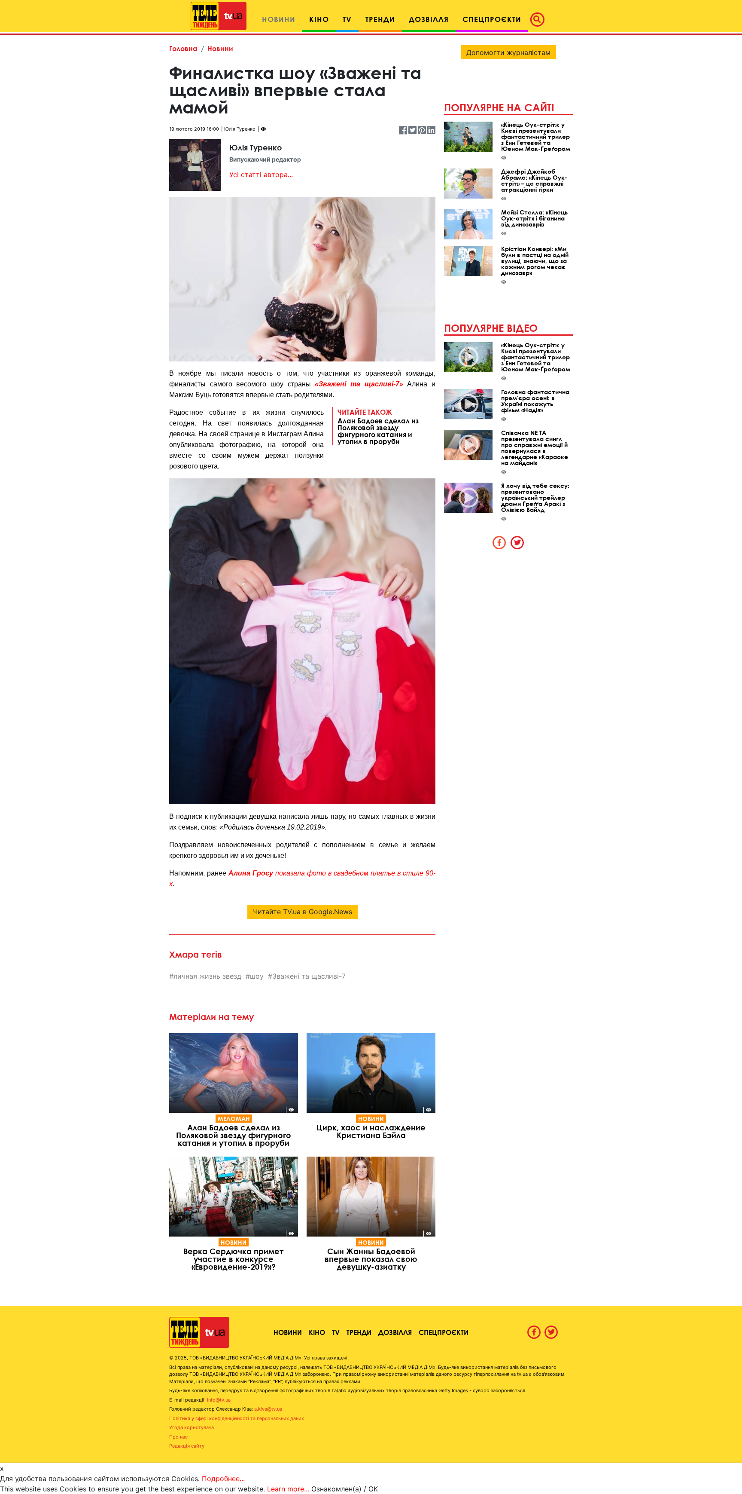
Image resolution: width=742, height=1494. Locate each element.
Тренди (359, 1332)
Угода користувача (191, 1427)
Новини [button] (278, 19)
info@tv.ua (219, 1400)
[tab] (499, 542)
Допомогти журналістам (508, 52)
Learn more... (288, 1489)
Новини (220, 48)
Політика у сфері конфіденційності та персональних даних (236, 1418)
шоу (257, 976)
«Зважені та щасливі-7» (359, 384)
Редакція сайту (186, 1446)
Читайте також (378, 426)
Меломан (234, 1118)
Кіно (317, 1332)
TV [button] (347, 19)
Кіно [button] (319, 19)
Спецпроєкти (443, 1332)
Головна (183, 48)
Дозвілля (395, 1332)
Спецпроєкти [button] (491, 19)
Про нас (178, 1437)
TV (336, 1332)
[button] (539, 19)
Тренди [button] (380, 19)
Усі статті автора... (261, 174)
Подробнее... (223, 1478)
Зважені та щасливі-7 (309, 976)
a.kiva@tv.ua (268, 1409)
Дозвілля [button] (429, 19)
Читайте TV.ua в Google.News (302, 911)
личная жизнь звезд (207, 976)
